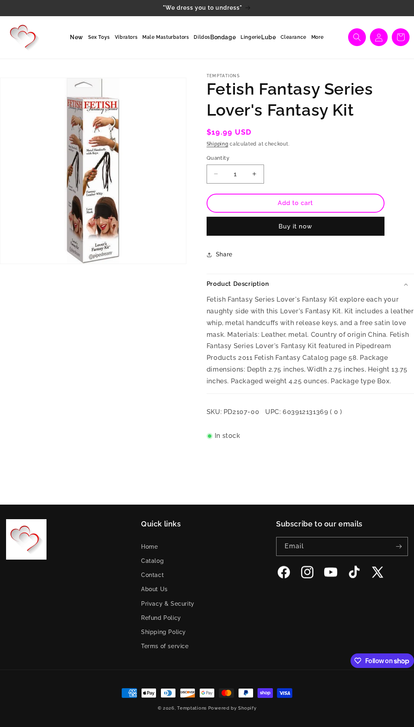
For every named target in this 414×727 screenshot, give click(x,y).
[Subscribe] (399, 546)
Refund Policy (161, 618)
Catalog (152, 561)
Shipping (217, 144)
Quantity (218, 158)
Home (149, 546)
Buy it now (295, 226)
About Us (154, 589)
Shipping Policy (163, 632)
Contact (152, 575)
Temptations (192, 708)
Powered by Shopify (232, 708)
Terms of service (165, 646)
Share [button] (224, 254)
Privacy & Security (167, 603)
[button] (96, 38)
